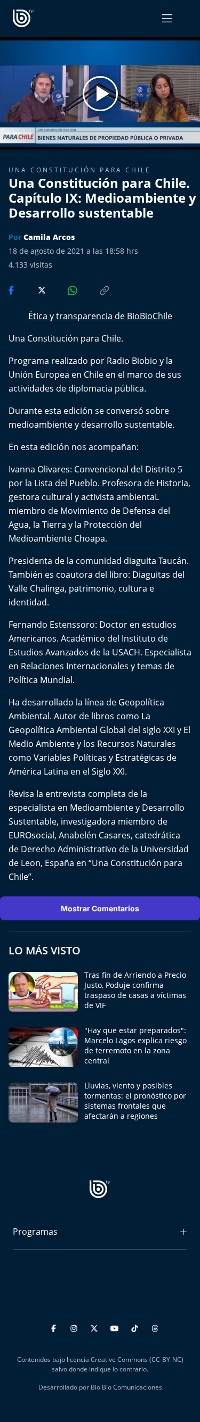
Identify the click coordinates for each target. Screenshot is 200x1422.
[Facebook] (55, 1326)
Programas (35, 1231)
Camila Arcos (49, 237)
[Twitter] (96, 1326)
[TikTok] (136, 1326)
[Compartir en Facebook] (12, 289)
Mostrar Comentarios (100, 908)
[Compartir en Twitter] (31, 289)
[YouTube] (116, 1326)
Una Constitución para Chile (80, 169)
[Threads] (154, 1326)
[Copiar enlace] (94, 289)
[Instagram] (75, 1326)
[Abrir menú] (167, 18)
